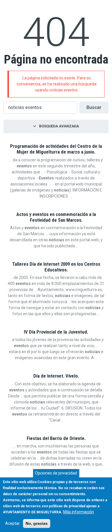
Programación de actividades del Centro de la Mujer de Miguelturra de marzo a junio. (56, 149)
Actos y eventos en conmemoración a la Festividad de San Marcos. (56, 217)
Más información (78, 512)
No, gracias (37, 523)
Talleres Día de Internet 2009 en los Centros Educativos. (56, 267)
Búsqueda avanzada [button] (59, 126)
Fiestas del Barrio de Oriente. (56, 438)
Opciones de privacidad (56, 473)
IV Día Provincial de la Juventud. (56, 332)
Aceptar (12, 523)
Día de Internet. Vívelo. (56, 376)
